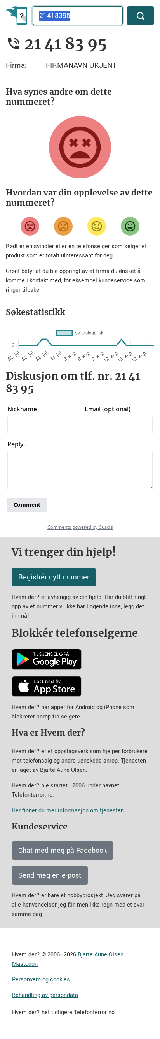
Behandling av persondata (45, 995)
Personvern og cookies (41, 980)
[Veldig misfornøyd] (30, 226)
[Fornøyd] (96, 226)
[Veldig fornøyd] (130, 226)
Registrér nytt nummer (53, 577)
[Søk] (140, 15)
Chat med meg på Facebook (62, 850)
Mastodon (25, 964)
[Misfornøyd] (63, 226)
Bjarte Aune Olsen (100, 955)
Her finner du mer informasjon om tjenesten (68, 811)
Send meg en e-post (49, 875)
